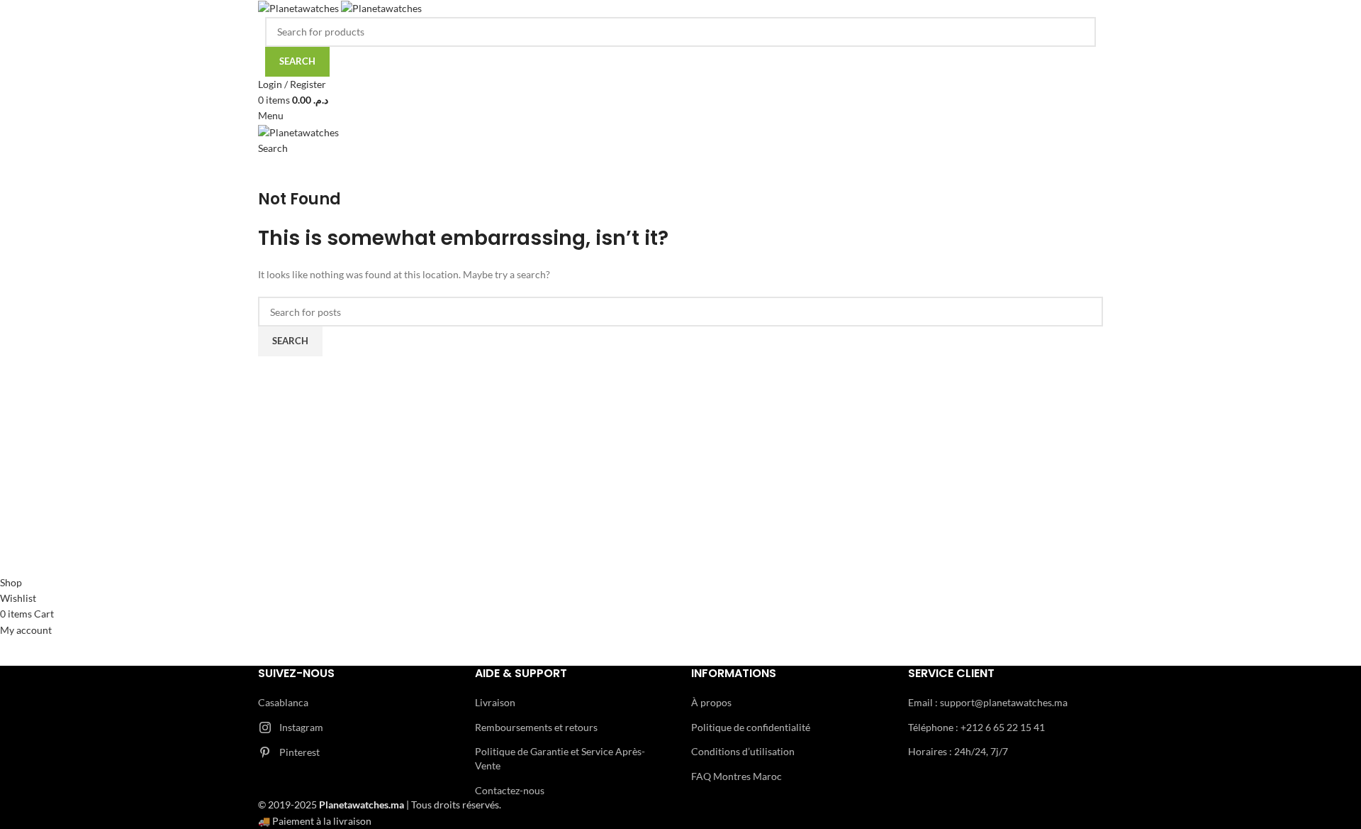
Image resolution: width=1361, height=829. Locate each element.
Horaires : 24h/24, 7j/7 (958, 751)
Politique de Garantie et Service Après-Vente (560, 758)
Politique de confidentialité (750, 727)
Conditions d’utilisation (743, 751)
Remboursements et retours (536, 727)
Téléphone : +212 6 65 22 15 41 (976, 727)
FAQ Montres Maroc (736, 776)
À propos (711, 702)
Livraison (495, 702)
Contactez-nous (509, 790)
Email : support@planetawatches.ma (988, 702)
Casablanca (283, 702)
